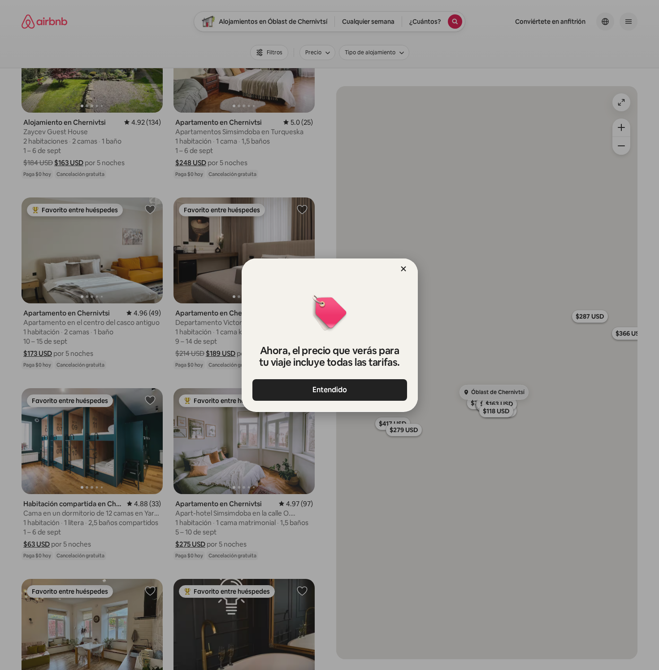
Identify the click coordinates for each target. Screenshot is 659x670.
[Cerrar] (403, 268)
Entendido (329, 389)
